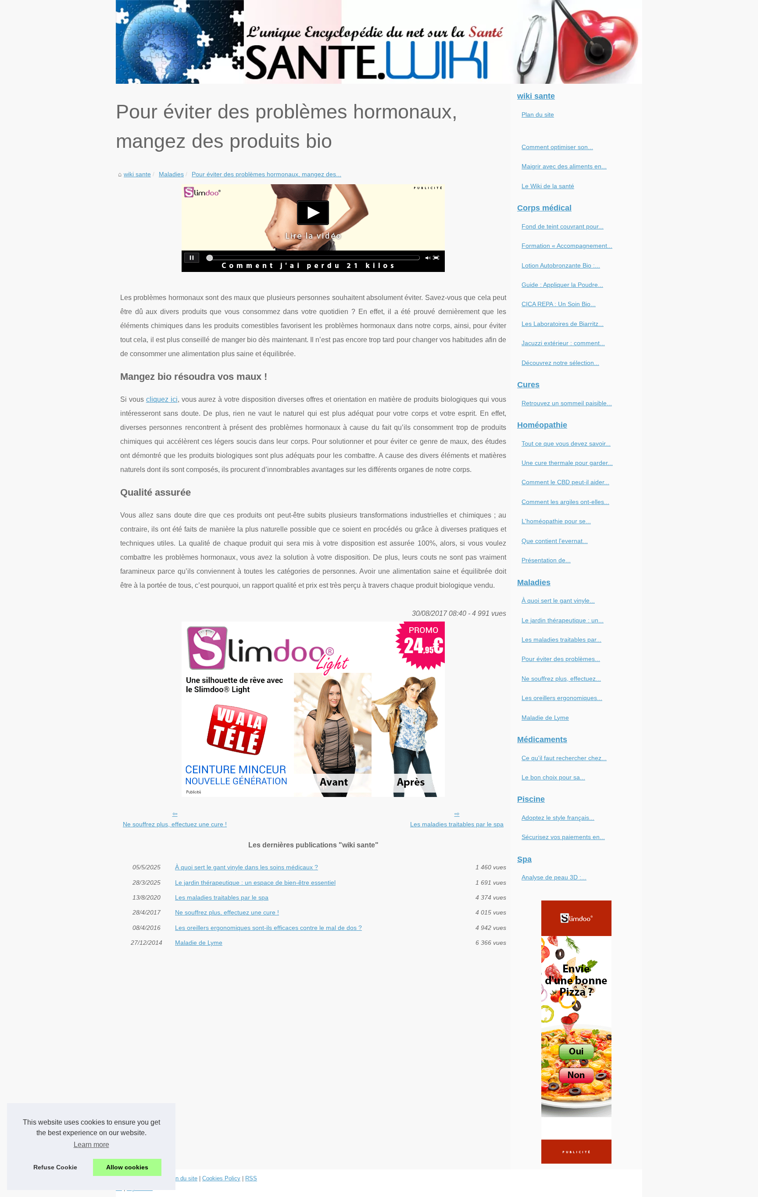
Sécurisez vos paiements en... (563, 836)
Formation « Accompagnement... (567, 245)
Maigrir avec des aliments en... (564, 166)
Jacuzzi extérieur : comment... (563, 343)
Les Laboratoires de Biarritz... (563, 323)
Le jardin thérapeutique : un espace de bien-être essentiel (255, 882)
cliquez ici (162, 399)
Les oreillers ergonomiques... (562, 697)
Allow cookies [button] (127, 1167)
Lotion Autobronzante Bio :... (561, 265)
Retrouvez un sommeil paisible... (567, 403)
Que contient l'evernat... (555, 540)
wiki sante (137, 174)
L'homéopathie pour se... (556, 521)
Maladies (171, 174)
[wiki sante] (379, 42)
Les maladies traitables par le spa (457, 824)
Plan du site (538, 114)
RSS (251, 1178)
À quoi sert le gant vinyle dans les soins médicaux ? (246, 867)
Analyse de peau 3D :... (554, 877)
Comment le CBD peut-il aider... (565, 482)
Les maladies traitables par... (561, 639)
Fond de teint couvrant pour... (563, 226)
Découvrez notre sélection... (560, 362)
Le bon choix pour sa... (553, 777)
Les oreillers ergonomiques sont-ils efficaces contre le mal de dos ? (268, 928)
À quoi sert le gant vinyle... (558, 600)
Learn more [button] (91, 1144)
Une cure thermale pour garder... (567, 462)
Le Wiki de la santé (548, 185)
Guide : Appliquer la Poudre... (562, 284)
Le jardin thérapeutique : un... (563, 620)
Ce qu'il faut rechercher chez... (564, 757)
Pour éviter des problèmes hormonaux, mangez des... (266, 174)
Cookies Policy (221, 1178)
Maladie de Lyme (198, 943)
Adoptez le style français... (558, 817)
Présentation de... (546, 560)
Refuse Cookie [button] (55, 1167)
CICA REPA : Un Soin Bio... (559, 303)
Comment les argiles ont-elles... (565, 501)
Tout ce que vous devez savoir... (566, 443)
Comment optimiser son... (557, 146)
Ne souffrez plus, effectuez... (561, 678)
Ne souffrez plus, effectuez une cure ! (175, 824)
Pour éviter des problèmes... (561, 658)
